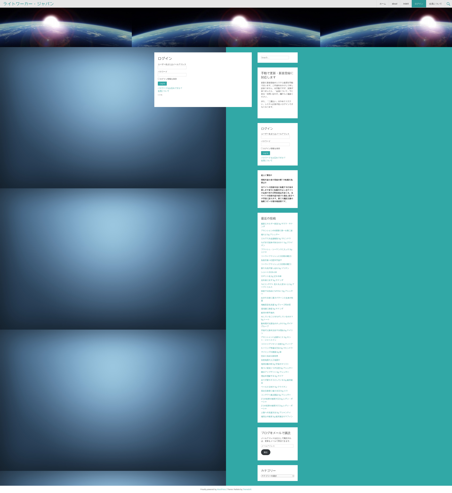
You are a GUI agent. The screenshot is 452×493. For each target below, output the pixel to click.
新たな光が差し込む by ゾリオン (275, 268)
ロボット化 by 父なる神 (271, 276)
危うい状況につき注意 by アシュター (277, 368)
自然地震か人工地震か (270, 360)
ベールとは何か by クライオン (274, 387)
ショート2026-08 (269, 272)
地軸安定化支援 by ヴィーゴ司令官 (276, 305)
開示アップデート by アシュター (275, 372)
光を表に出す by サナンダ (272, 280)
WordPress (221, 489)
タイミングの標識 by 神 (271, 352)
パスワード (162, 72)
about (394, 3)
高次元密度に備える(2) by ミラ (274, 391)
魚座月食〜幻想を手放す (271, 260)
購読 (266, 452)
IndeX (406, 3)
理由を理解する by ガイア (272, 376)
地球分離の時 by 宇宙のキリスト (275, 364)
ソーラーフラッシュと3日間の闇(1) (276, 264)
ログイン (419, 3)
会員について (435, 3)
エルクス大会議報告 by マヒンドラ (276, 238)
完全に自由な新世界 (269, 356)
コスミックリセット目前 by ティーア (277, 344)
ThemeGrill (247, 489)
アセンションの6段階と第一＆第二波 (277, 230)
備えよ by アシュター (270, 234)
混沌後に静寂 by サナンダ (272, 309)
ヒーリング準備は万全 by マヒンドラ (277, 348)
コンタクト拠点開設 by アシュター (276, 395)
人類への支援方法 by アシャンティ (276, 412)
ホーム (383, 3)
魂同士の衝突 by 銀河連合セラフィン (277, 416)
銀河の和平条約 (267, 313)
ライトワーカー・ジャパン (28, 4)
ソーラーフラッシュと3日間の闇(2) (276, 256)
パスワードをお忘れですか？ (170, 88)
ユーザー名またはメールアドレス (172, 64)
